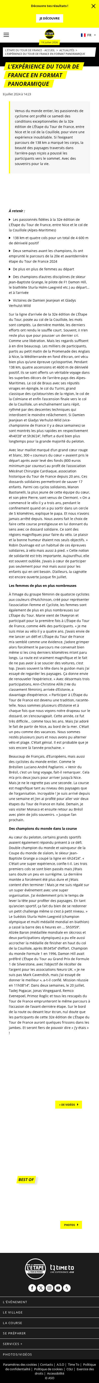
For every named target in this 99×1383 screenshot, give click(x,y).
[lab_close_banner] (93, 6)
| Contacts (45, 1364)
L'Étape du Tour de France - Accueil (30, 50)
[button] (88, 35)
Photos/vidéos (17, 1354)
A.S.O (60, 1364)
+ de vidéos (67, 1104)
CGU (70, 1369)
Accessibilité (55, 1373)
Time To (73, 1364)
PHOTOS (69, 1225)
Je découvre (50, 18)
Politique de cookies (48, 1369)
